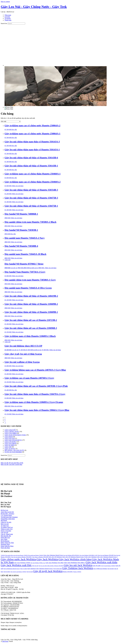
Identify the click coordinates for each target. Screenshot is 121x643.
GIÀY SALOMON (10, 443)
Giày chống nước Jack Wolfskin (18, 559)
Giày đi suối (30, 571)
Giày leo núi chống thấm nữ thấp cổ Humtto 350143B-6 (51, 565)
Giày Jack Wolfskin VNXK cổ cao (37, 562)
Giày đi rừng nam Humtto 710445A (18, 571)
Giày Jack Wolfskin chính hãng (75, 559)
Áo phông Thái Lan (7, 527)
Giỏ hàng (7, 17)
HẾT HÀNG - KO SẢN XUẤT (14, 450)
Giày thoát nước (58, 568)
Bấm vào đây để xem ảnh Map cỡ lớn (12, 463)
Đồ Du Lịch (4, 510)
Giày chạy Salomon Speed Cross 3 (107, 557)
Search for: (4, 23)
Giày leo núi (4, 532)
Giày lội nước (97, 565)
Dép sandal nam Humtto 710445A (35, 555)
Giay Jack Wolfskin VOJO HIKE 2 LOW (88, 555)
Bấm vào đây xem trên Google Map (11, 464)
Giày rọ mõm (23, 568)
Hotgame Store (5, 544)
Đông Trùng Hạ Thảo (7, 542)
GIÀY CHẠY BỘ (10, 430)
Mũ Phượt (4, 520)
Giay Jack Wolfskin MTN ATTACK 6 (71, 555)
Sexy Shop (4, 539)
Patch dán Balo (5, 548)
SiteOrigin (5, 641)
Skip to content (5, 1)
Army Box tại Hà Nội (7, 512)
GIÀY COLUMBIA (11, 433)
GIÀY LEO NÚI (10, 438)
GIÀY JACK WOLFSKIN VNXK (15, 435)
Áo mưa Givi (5, 525)
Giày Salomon (31, 568)
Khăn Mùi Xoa (5, 537)
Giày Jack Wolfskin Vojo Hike (55, 562)
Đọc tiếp (14, 129)
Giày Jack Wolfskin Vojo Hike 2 (74, 563)
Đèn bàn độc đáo (6, 536)
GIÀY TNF (8, 447)
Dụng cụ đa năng (6, 531)
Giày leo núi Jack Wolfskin (78, 565)
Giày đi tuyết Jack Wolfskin (48, 571)
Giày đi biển (110, 568)
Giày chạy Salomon (91, 557)
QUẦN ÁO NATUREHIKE (13, 452)
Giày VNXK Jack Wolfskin (100, 568)
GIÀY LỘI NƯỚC (10, 442)
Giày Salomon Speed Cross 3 (44, 568)
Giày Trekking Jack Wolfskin (77, 568)
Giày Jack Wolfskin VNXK (22, 562)
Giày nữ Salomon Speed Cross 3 (12, 568)
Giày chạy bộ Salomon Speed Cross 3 (73, 557)
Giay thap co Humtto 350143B (40, 557)
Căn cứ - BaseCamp (7, 534)
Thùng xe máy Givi (6, 529)
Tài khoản (8, 18)
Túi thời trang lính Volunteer (9, 517)
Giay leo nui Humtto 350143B (105, 555)
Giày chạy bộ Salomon (55, 557)
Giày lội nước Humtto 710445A (108, 565)
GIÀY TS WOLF (10, 448)
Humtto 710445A (77, 571)
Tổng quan (8, 15)
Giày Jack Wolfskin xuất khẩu (101, 562)
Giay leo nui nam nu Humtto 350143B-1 (21, 557)
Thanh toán (8, 20)
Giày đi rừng (7, 571)
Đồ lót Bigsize (5, 541)
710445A (3, 555)
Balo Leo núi (5, 524)
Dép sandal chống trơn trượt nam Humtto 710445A (16, 555)
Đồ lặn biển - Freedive (7, 513)
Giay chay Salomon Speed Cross (53, 555)
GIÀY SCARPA (10, 445)
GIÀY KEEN (9, 436)
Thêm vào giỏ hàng (17, 186)
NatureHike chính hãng (8, 519)
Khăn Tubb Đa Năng (7, 546)
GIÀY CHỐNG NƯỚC (12, 431)
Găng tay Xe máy (6, 522)
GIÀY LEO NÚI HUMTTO (13, 440)
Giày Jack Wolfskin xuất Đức (16, 565)
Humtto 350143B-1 (68, 571)
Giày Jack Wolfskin (47, 559)
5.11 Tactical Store (6, 515)
